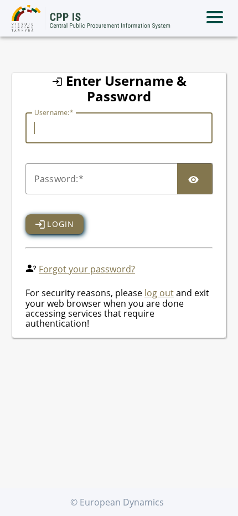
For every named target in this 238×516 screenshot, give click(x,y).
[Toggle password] (195, 178)
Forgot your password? (87, 269)
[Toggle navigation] (214, 18)
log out (159, 293)
